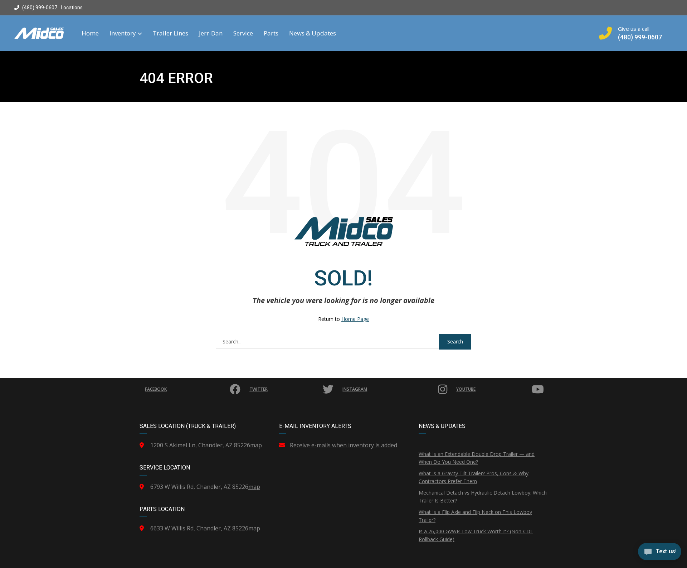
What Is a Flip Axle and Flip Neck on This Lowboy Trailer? (475, 516)
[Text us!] (659, 553)
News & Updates (312, 33)
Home (90, 33)
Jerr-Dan (211, 33)
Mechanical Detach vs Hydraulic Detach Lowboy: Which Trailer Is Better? (483, 496)
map (256, 445)
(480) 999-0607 (39, 7)
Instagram (354, 389)
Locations (72, 7)
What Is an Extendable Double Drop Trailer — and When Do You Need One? (477, 458)
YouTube (466, 389)
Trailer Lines (170, 33)
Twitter (258, 389)
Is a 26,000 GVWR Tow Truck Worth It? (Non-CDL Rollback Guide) (476, 535)
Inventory (122, 33)
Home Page (355, 319)
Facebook (156, 389)
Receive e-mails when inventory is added (343, 445)
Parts (271, 33)
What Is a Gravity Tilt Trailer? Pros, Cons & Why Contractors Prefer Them (473, 477)
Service (243, 33)
